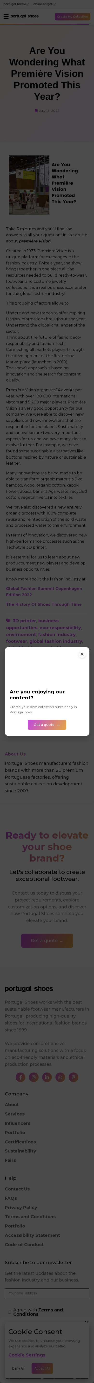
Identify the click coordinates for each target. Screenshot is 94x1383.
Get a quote (44, 725)
